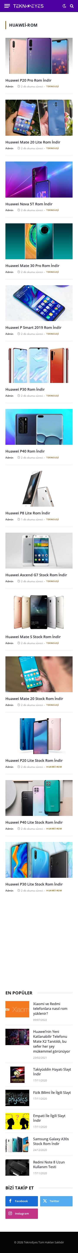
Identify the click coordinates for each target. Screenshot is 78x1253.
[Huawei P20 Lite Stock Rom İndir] (39, 736)
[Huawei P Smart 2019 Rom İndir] (39, 303)
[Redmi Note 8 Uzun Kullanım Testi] (17, 1167)
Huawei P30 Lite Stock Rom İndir (34, 884)
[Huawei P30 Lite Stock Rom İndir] (39, 860)
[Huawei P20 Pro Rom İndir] (39, 56)
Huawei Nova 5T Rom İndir (28, 203)
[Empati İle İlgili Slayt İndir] (17, 1121)
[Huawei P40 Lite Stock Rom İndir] (39, 798)
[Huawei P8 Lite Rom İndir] (39, 489)
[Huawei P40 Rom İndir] (39, 427)
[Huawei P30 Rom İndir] (39, 365)
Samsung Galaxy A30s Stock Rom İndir (51, 1141)
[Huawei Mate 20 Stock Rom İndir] (39, 674)
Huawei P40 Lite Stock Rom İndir (34, 822)
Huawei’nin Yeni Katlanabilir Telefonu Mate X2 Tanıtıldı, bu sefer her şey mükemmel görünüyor (51, 1041)
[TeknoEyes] (32, 6)
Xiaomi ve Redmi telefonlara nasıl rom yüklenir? (50, 1008)
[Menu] (7, 6)
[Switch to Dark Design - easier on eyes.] (64, 6)
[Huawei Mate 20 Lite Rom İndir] (39, 118)
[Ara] (71, 6)
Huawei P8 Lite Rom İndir (27, 513)
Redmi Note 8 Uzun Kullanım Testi (49, 1164)
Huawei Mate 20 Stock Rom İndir (34, 698)
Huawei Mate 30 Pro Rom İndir (32, 265)
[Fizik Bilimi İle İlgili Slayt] (17, 1098)
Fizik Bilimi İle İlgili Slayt (52, 1092)
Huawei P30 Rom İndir (25, 389)
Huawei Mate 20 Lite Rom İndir (32, 142)
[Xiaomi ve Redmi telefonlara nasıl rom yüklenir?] (17, 1009)
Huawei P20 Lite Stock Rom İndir (34, 760)
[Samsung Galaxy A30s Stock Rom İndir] (17, 1144)
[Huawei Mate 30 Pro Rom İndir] (39, 241)
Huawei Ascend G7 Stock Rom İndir (36, 574)
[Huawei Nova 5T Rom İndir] (39, 180)
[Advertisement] (39, 942)
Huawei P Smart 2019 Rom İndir (33, 327)
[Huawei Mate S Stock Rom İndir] (39, 612)
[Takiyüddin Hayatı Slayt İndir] (17, 1075)
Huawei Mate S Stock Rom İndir (33, 636)
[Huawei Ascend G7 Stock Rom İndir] (39, 551)
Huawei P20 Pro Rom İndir (28, 80)
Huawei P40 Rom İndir (25, 451)
